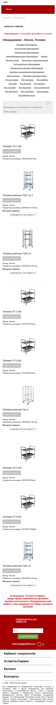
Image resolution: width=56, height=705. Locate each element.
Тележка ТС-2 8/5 (12, 311)
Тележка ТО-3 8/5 (12, 468)
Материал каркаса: (11, 211)
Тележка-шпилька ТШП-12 (17, 253)
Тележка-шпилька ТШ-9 (15, 409)
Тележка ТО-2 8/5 (12, 146)
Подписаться (28, 636)
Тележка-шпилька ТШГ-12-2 (18, 195)
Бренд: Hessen (9, 156)
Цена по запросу (12, 151)
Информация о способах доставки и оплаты (28, 33)
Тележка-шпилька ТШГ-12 (17, 566)
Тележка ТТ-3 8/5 (12, 517)
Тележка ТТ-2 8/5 (12, 360)
